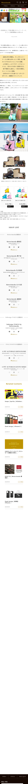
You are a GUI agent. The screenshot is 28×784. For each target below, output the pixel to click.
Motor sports (21, 6)
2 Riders (6, 6)
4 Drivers (13, 6)
